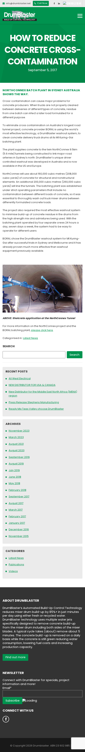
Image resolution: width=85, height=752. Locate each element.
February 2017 (17, 516)
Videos (13, 571)
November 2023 (19, 430)
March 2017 (16, 509)
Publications (16, 564)
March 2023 (16, 437)
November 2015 (19, 536)
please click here (42, 330)
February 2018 (17, 490)
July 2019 (14, 470)
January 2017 (17, 523)
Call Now (42, 3)
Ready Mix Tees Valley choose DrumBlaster (36, 408)
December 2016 (19, 529)
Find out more (16, 657)
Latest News (30, 338)
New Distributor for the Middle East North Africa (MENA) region (43, 393)
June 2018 (15, 476)
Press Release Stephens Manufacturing (34, 402)
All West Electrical (20, 378)
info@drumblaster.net (18, 3)
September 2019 (19, 457)
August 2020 (17, 450)
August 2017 (16, 503)
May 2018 (14, 483)
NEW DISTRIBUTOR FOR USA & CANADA (32, 385)
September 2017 (19, 496)
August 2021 (16, 444)
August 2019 (16, 463)
